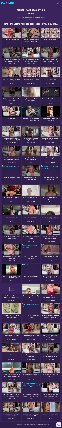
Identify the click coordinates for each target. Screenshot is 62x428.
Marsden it (7, 2)
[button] (58, 424)
